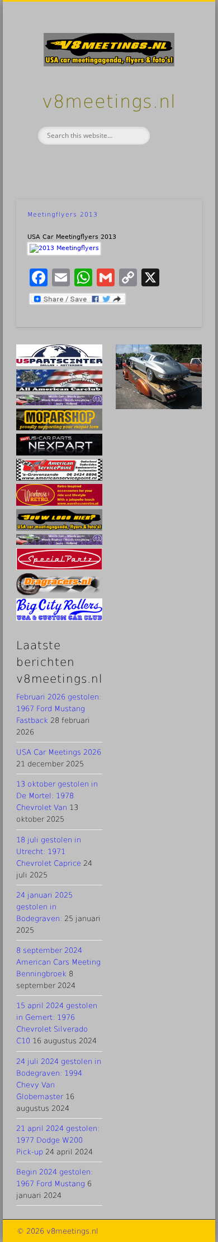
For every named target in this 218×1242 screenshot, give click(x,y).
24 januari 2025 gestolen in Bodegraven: (44, 907)
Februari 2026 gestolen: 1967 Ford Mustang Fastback (58, 709)
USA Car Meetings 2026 (58, 752)
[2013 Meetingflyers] (64, 248)
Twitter (107, 163)
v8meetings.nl (109, 101)
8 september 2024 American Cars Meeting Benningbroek (58, 962)
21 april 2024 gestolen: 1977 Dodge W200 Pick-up (57, 1140)
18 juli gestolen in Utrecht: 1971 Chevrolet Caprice (48, 851)
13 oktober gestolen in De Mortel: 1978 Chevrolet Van (57, 796)
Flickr (131, 163)
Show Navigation (174, 100)
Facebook (84, 163)
